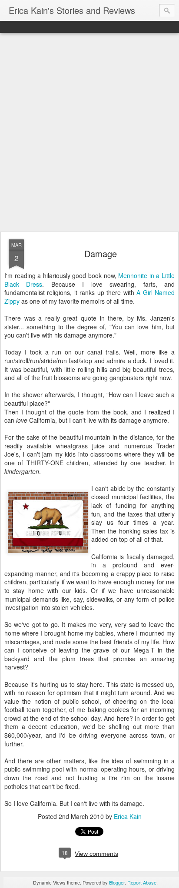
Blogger (117, 882)
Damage (100, 253)
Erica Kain (128, 816)
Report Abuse (141, 882)
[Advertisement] (89, 132)
